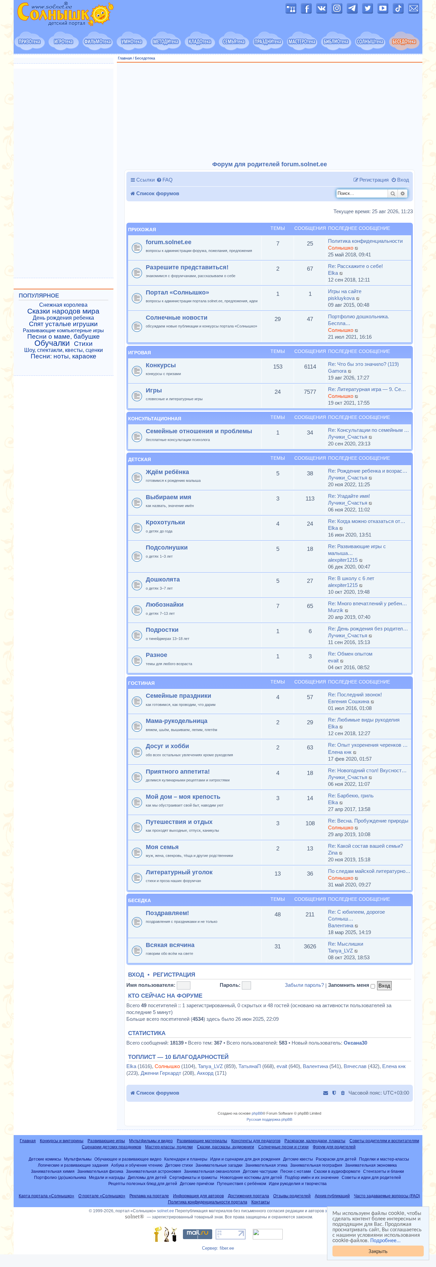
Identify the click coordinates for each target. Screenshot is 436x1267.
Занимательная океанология (212, 1171)
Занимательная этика (266, 1165)
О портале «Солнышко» (101, 1196)
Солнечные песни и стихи (283, 1147)
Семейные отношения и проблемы (199, 431)
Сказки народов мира (63, 311)
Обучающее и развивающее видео (127, 1159)
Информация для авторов (198, 1196)
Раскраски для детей (336, 1159)
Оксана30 (355, 1043)
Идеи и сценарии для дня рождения (245, 1159)
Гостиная (141, 683)
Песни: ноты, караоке (63, 356)
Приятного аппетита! (178, 771)
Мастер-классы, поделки (169, 1147)
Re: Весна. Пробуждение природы (368, 821)
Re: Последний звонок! (355, 694)
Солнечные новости (176, 317)
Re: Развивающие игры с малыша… (357, 549)
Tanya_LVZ (340, 950)
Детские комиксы (45, 1159)
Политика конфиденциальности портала (207, 1202)
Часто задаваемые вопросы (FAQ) (387, 1196)
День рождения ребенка (63, 318)
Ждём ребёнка (167, 471)
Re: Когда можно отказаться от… (366, 521)
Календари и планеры (185, 1159)
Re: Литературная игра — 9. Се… (367, 389)
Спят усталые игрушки (63, 324)
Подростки (162, 629)
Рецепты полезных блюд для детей (142, 1183)
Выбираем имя (168, 497)
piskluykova (341, 298)
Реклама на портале (149, 1196)
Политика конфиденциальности (365, 241)
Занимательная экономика (371, 1165)
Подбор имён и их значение (312, 1177)
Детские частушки (260, 1171)
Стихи (83, 344)
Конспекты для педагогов (255, 1140)
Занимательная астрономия (153, 1171)
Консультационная (154, 418)
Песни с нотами (295, 1171)
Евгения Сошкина (348, 701)
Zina (333, 853)
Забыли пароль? (304, 985)
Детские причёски (197, 1183)
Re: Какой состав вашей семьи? (365, 846)
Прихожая (142, 229)
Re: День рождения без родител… (368, 628)
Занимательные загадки (219, 1165)
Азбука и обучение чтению (136, 1165)
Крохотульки (165, 522)
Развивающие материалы (202, 1140)
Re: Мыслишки (345, 944)
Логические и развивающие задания (73, 1165)
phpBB (257, 1113)
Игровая (139, 352)
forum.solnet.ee (168, 242)
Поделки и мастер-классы (384, 1159)
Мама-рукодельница (176, 720)
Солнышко (340, 248)
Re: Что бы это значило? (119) (363, 364)
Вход (136, 975)
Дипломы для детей (147, 1177)
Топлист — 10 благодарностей (178, 1057)
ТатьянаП (249, 1066)
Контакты (260, 1202)
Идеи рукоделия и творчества (298, 1183)
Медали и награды (107, 1177)
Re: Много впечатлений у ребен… (367, 603)
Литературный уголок (179, 872)
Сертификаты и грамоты (193, 1177)
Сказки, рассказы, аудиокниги (225, 1147)
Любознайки (165, 604)
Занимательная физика (100, 1171)
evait (333, 660)
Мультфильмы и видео (151, 1140)
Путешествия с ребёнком (241, 1183)
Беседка (139, 900)
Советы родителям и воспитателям (384, 1140)
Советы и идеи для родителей (371, 1177)
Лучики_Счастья (347, 437)
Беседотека (145, 58)
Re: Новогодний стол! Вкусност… (367, 770)
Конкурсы (161, 365)
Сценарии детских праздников (111, 1147)
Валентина (340, 925)
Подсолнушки (167, 547)
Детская (139, 459)
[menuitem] (164, 180)
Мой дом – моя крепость (183, 796)
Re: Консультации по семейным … (368, 430)
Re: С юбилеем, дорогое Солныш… (356, 915)
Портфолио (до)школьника (60, 1177)
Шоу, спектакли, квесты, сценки (63, 350)
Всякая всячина (170, 944)
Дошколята (163, 579)
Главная (125, 58)
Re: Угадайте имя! (349, 496)
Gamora (337, 371)
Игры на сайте (344, 291)
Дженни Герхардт (161, 1073)
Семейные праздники (178, 695)
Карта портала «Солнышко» (46, 1196)
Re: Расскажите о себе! (355, 266)
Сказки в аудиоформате (337, 1171)
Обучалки (52, 343)
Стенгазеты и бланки (383, 1171)
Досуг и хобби (167, 745)
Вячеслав (355, 1066)
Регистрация (174, 975)
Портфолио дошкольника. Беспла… (358, 320)
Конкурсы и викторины (61, 1140)
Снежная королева (63, 305)
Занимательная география (316, 1165)
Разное (156, 654)
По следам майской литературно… (369, 871)
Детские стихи (179, 1165)
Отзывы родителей (292, 1196)
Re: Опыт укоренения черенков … (368, 745)
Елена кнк (340, 752)
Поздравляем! (167, 912)
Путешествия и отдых (179, 821)
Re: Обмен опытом (350, 654)
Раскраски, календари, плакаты (314, 1140)
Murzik (335, 610)
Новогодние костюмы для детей (251, 1177)
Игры (154, 390)
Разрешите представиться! (187, 267)
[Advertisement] (269, 111)
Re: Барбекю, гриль (351, 795)
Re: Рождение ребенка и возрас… (367, 471)
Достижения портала (248, 1196)
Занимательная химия (53, 1171)
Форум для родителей (334, 1147)
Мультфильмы (78, 1159)
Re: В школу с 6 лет (351, 578)
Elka (333, 273)
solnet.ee (165, 1211)
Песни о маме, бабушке (63, 337)
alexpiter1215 (343, 560)
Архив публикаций (332, 1196)
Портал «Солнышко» (177, 292)
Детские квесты (298, 1159)
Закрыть (378, 1251)
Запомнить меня (349, 985)
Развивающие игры (106, 1140)
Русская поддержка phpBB (269, 1119)
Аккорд (205, 1073)
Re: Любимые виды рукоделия (364, 720)
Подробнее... (385, 1240)
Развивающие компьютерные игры (63, 330)
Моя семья (162, 846)
